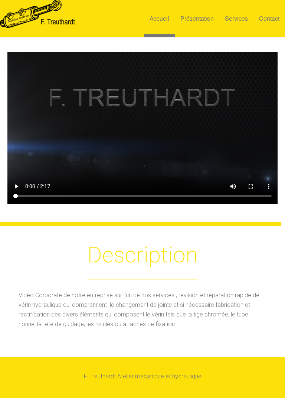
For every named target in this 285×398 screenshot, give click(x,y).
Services (236, 18)
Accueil (159, 18)
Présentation (197, 18)
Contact (269, 18)
